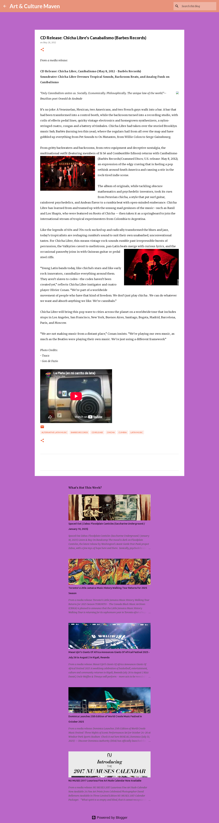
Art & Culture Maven (35, 6)
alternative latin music (54, 432)
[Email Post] (42, 428)
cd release (97, 432)
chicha (111, 432)
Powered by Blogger (111, 817)
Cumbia (123, 432)
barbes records (79, 432)
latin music (137, 432)
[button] (42, 49)
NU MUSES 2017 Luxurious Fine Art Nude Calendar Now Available (104, 780)
